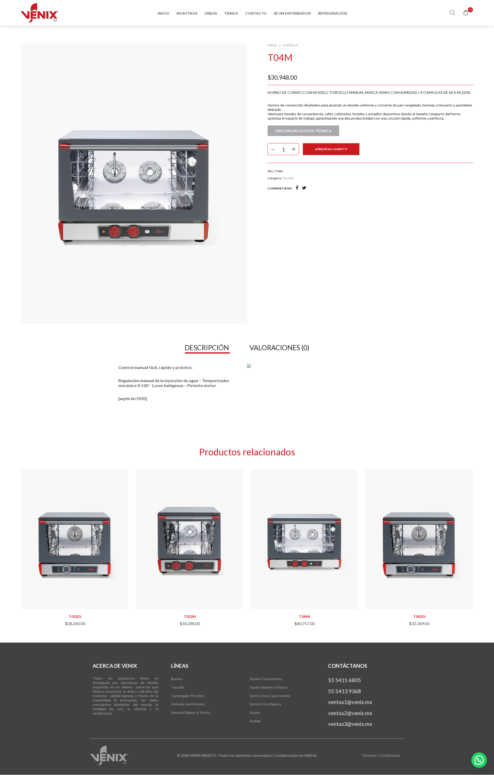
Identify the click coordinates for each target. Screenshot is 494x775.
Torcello (290, 45)
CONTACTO (256, 13)
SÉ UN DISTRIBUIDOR (292, 13)
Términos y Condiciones (380, 755)
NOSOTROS (187, 13)
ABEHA (310, 755)
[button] (74, 597)
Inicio (272, 45)
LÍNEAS (211, 13)
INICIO (163, 13)
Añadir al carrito (331, 149)
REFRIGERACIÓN (332, 13)
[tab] (206, 347)
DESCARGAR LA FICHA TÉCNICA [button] (303, 131)
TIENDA (231, 13)
